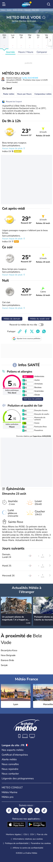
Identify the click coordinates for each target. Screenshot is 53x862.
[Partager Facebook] (26, 331)
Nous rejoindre (10, 769)
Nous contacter (10, 773)
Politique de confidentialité (16, 843)
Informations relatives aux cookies (28, 839)
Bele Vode (35, 10)
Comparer (42, 52)
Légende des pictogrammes (18, 778)
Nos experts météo (12, 750)
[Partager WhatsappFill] (44, 331)
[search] (48, 4)
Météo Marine (9, 792)
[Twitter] (16, 810)
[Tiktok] (44, 810)
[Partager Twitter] (32, 331)
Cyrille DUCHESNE (30, 78)
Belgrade (27, 10)
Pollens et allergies (19, 371)
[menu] (4, 4)
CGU (25, 834)
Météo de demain (12, 318)
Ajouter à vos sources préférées (28, 338)
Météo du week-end (39, 318)
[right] (50, 40)
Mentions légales (13, 834)
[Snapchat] (23, 810)
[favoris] (43, 17)
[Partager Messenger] (38, 331)
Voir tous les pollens (33, 398)
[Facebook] (9, 810)
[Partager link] (19, 331)
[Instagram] (30, 810)
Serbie (9, 10)
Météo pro (7, 797)
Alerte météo (9, 759)
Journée (10, 52)
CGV (32, 834)
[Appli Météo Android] (37, 825)
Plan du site (42, 834)
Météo (3, 10)
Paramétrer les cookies (41, 843)
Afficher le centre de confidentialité (28, 848)
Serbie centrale (17, 10)
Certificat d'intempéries (15, 754)
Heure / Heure (25, 52)
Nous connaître (10, 764)
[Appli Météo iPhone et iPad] (16, 825)
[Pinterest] (37, 810)
